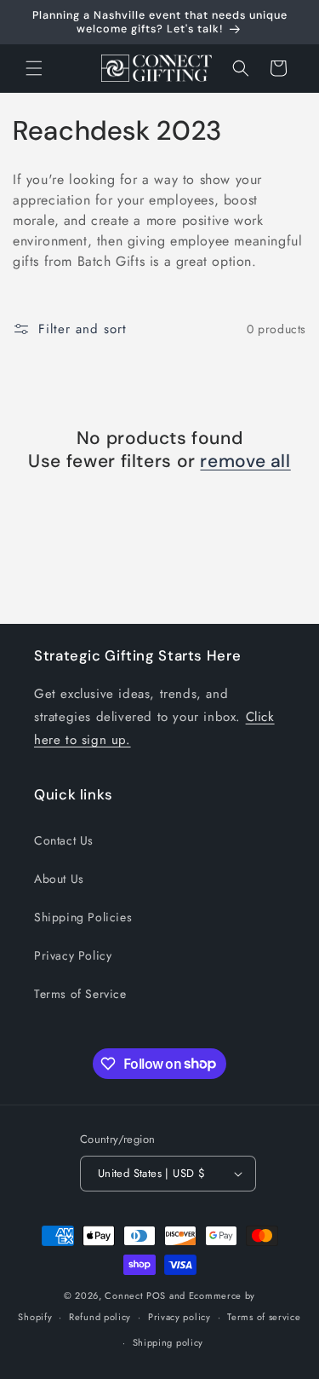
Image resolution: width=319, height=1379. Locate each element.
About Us (59, 878)
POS (156, 1295)
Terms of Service (80, 993)
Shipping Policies (83, 917)
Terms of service (263, 1317)
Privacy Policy (72, 955)
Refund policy (100, 1317)
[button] (34, 68)
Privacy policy (179, 1317)
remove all (245, 461)
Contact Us (64, 840)
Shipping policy (168, 1342)
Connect (124, 1295)
